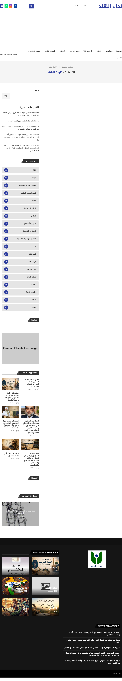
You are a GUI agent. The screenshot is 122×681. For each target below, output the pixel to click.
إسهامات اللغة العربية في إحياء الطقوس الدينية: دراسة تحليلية (12, 396)
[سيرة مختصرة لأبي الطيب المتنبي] (10, 444)
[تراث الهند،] (45, 586)
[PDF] (15, 566)
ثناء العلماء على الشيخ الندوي (19, 121)
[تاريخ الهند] (15, 586)
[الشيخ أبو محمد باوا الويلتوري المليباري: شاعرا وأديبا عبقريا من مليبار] (10, 412)
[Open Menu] (1, 6)
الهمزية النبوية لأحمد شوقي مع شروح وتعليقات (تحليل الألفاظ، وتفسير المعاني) (94, 633)
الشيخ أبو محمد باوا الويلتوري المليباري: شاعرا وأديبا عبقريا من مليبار (11, 424)
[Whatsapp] (6, 6)
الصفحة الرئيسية (67, 67)
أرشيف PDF (87, 51)
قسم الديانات (35, 51)
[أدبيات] (15, 607)
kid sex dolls (34, 112)
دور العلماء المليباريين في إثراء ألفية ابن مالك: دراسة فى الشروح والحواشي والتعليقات (31, 459)
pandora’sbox (34, 126)
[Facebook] (15, 6)
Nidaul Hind (34, 134)
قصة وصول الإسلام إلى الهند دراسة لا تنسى (20, 512)
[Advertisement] (61, 30)
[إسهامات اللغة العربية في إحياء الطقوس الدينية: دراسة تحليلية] (10, 384)
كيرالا (99, 51)
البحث (36, 90)
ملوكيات (109, 51)
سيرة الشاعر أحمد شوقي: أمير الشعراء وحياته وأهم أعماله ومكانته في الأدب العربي (92, 662)
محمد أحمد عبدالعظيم (31, 145)
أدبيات (62, 51)
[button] (4, 514)
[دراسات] (45, 566)
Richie (36, 121)
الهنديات (118, 57)
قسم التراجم (74, 51)
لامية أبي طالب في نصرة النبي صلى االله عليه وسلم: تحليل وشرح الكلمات (93, 641)
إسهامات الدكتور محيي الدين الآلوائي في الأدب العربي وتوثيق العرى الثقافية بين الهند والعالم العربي (31, 427)
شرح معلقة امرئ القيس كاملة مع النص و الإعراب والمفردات (21, 114)
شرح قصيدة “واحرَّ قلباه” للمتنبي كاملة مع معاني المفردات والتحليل (92, 647)
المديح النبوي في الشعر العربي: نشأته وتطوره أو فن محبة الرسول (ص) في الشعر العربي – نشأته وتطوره (93, 654)
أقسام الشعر (50, 51)
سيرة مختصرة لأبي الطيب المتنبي (11, 454)
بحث (31, 6)
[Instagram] (10, 6)
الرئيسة (119, 51)
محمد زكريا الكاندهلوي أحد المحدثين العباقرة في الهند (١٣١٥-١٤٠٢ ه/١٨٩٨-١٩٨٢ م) (21, 137)
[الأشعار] (45, 607)
